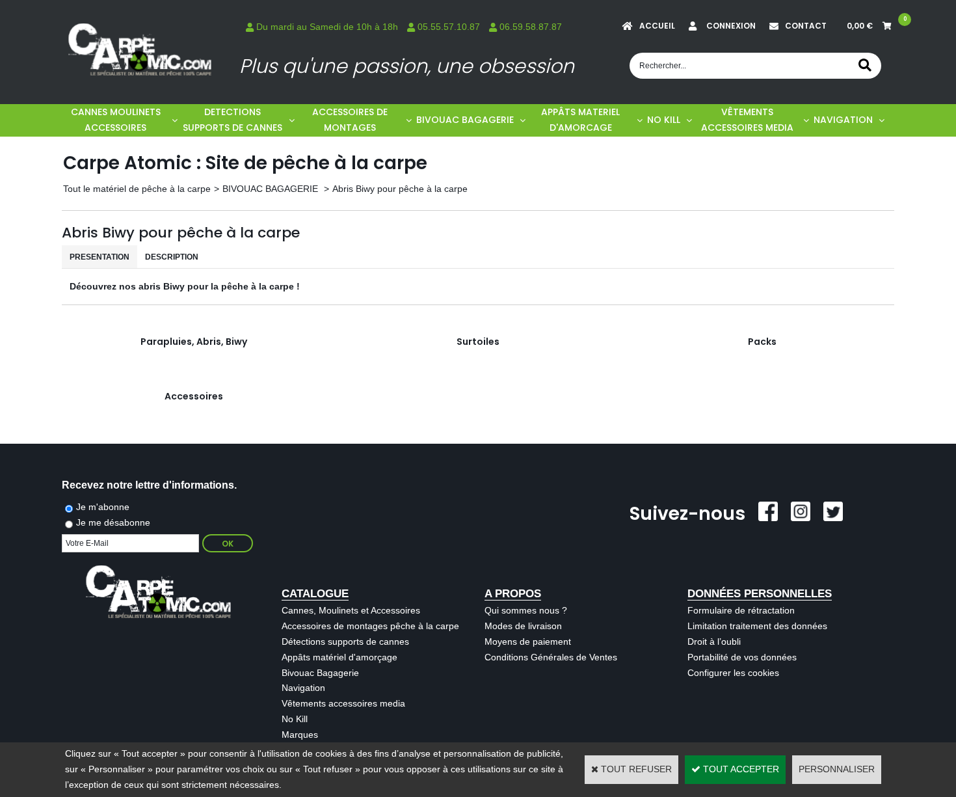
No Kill (295, 719)
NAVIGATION (843, 119)
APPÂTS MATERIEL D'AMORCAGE (580, 119)
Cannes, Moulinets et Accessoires (351, 610)
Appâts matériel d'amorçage (339, 657)
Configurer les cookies (733, 673)
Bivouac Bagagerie (320, 673)
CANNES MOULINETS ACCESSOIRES (116, 119)
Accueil (657, 25)
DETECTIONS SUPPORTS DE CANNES (232, 119)
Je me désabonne (113, 522)
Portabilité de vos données (742, 657)
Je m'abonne (102, 507)
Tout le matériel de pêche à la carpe (137, 188)
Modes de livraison (523, 626)
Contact (806, 25)
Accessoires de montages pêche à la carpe (370, 626)
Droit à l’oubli (714, 641)
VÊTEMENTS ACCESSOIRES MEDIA (747, 119)
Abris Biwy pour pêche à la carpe (400, 188)
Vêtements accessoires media (343, 703)
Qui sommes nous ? (526, 610)
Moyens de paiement (528, 641)
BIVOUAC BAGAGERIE (465, 119)
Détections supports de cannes (345, 641)
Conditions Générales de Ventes (551, 657)
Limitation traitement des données (757, 626)
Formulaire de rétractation (741, 610)
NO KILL (663, 119)
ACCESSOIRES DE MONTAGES (350, 119)
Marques (300, 734)
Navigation (303, 687)
